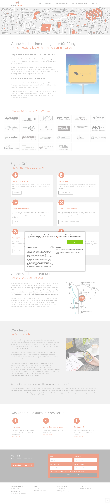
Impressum (60, 237)
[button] (75, 242)
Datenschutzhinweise (47, 237)
